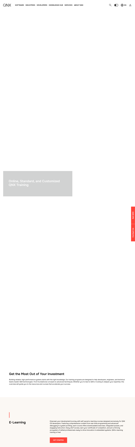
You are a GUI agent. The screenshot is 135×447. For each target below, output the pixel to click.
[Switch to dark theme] (116, 5)
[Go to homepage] (7, 5)
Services (68, 5)
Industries (30, 5)
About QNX (78, 5)
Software (19, 5)
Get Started (58, 440)
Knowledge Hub (56, 5)
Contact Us (133, 232)
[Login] (130, 6)
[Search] (110, 5)
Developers (42, 5)
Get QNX (133, 215)
